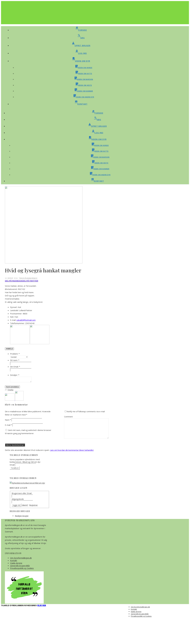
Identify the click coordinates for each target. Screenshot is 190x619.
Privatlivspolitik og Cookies (22, 568)
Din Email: (15, 366)
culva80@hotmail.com (26, 320)
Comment (68, 416)
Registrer (33, 505)
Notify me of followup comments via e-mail (86, 411)
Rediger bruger (22, 515)
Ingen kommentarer (28, 278)
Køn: (12, 316)
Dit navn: (14, 360)
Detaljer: (14, 375)
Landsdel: (14, 310)
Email (12, 464)
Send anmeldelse (12, 387)
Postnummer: (16, 313)
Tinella (10, 390)
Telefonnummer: (17, 323)
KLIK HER (41, 605)
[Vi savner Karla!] (19, 400)
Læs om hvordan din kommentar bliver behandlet (72, 450)
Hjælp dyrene (16, 563)
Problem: (15, 353)
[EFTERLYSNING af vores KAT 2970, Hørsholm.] (10, 400)
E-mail (8, 425)
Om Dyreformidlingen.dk (21, 558)
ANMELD (9, 349)
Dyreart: (13, 307)
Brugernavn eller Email (22, 493)
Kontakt (13, 560)
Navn (8, 420)
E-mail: (13, 320)
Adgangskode (18, 499)
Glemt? (25, 505)
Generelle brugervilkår (20, 565)
